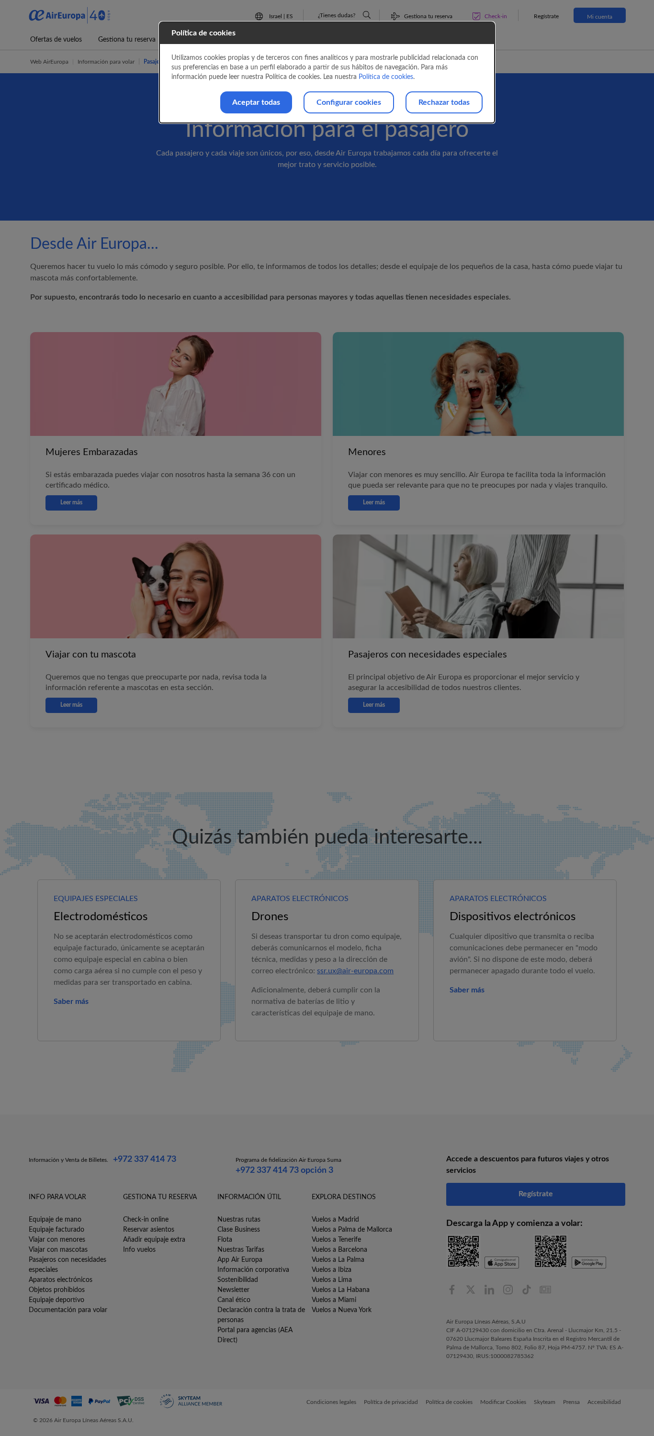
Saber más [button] (71, 1001)
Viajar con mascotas (58, 1250)
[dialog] (327, 72)
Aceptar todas (256, 102)
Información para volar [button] (106, 62)
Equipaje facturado (56, 1229)
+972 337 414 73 (144, 1159)
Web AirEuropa (49, 62)
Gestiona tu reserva (127, 39)
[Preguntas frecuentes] (367, 15)
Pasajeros (155, 62)
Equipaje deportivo (56, 1300)
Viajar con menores (57, 1239)
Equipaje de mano (55, 1219)
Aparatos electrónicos (60, 1280)
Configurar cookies (348, 102)
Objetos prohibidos (57, 1290)
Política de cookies (386, 77)
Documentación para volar (68, 1310)
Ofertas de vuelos (56, 39)
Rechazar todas (444, 102)
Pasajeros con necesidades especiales (67, 1265)
